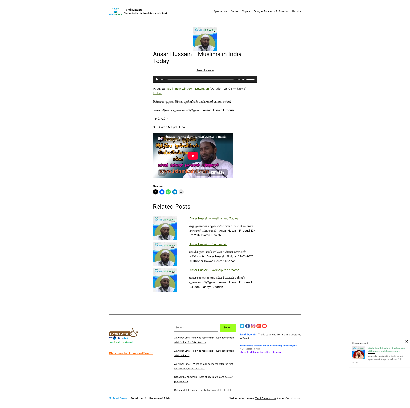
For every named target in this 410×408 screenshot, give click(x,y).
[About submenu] (300, 11)
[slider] (250, 79)
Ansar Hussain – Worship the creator (214, 270)
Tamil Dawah (133, 9)
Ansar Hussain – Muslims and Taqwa (213, 218)
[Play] (157, 79)
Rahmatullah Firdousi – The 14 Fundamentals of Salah (203, 390)
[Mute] (244, 79)
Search (228, 327)
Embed (157, 93)
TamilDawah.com (265, 398)
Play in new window (179, 88)
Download (202, 88)
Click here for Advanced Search (131, 353)
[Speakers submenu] (226, 11)
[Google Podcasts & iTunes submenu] (287, 11)
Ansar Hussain (205, 70)
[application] (205, 79)
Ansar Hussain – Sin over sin (208, 244)
